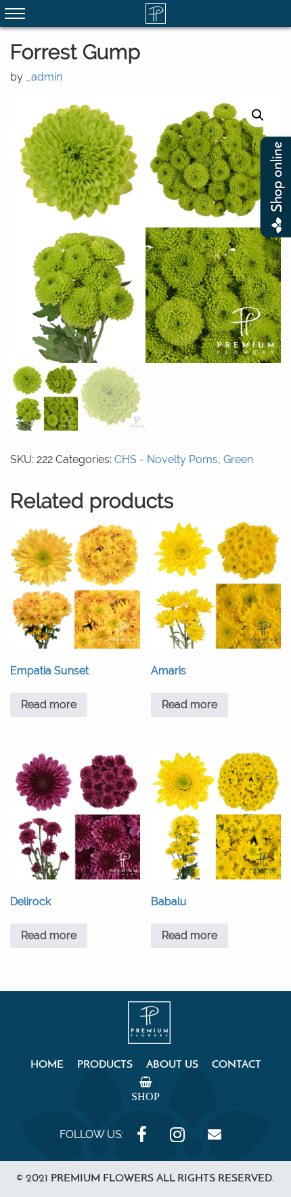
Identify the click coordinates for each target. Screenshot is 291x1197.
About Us (172, 1065)
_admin (44, 76)
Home (47, 1065)
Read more (48, 704)
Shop (145, 1096)
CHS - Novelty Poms (166, 459)
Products (105, 1065)
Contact (236, 1065)
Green (238, 459)
